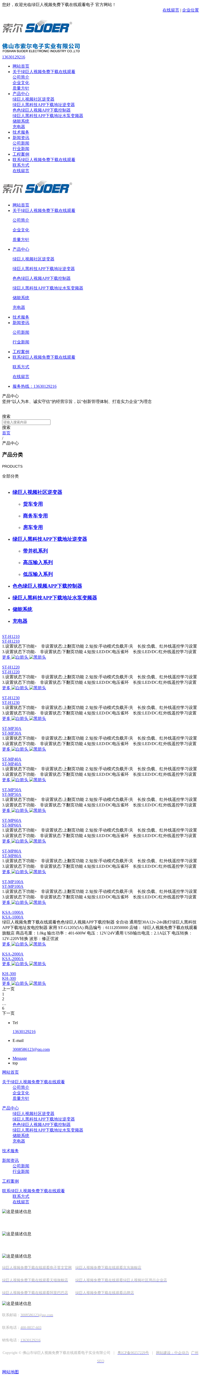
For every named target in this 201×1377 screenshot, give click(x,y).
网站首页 (21, 66)
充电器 (19, 126)
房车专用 (33, 527)
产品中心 (21, 93)
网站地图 (10, 1372)
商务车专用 (35, 515)
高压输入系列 (38, 562)
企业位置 (190, 10)
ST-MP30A (11, 728)
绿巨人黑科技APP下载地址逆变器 (44, 104)
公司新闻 (21, 143)
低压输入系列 (38, 574)
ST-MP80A (11, 851)
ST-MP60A (11, 820)
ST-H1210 (11, 636)
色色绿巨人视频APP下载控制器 (42, 110)
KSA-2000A (13, 954)
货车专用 (33, 504)
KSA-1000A (13, 912)
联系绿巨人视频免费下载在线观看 (44, 159)
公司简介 (21, 77)
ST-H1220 (11, 667)
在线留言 (171, 10)
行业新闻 (21, 148)
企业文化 (21, 82)
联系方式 (21, 165)
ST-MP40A (11, 759)
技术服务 (21, 132)
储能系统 (21, 121)
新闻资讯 (21, 137)
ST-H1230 (11, 698)
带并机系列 (35, 551)
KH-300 (9, 973)
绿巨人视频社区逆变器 (33, 99)
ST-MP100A (13, 881)
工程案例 (21, 154)
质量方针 (21, 88)
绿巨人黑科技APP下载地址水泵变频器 (48, 115)
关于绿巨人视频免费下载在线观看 (44, 71)
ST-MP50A (11, 790)
